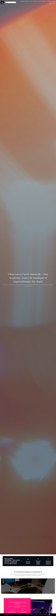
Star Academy (22, 1)
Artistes (26, 1)
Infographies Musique (42, 1)
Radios (54, 3)
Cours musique (35, 1)
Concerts (30, 1)
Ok (49, 614)
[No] (54, 614)
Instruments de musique (51, 1)
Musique (50, 3)
